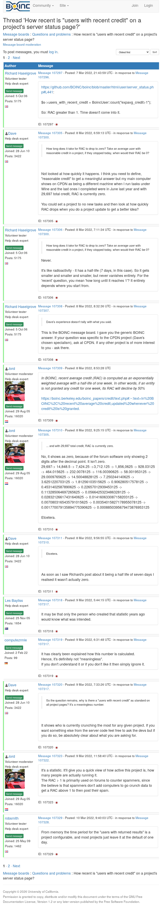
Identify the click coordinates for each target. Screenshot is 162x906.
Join (135, 5)
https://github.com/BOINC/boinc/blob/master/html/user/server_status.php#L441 (97, 89)
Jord (11, 368)
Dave (12, 133)
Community (42, 5)
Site (63, 5)
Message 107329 (50, 817)
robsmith (12, 818)
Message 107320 (50, 684)
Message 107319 (50, 639)
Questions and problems (51, 34)
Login (148, 5)
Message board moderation (22, 44)
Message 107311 (50, 538)
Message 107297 (50, 72)
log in (53, 51)
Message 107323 (50, 756)
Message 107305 (50, 133)
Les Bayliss (14, 600)
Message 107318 (50, 600)
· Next (15, 57)
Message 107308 (50, 306)
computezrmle (16, 639)
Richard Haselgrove (20, 73)
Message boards (16, 34)
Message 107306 (50, 229)
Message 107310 (50, 430)
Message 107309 (50, 368)
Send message (14, 91)
